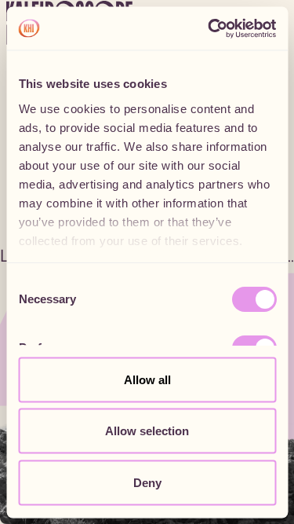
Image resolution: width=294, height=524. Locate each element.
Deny (147, 482)
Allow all (147, 379)
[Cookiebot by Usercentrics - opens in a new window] (209, 28)
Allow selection (147, 431)
